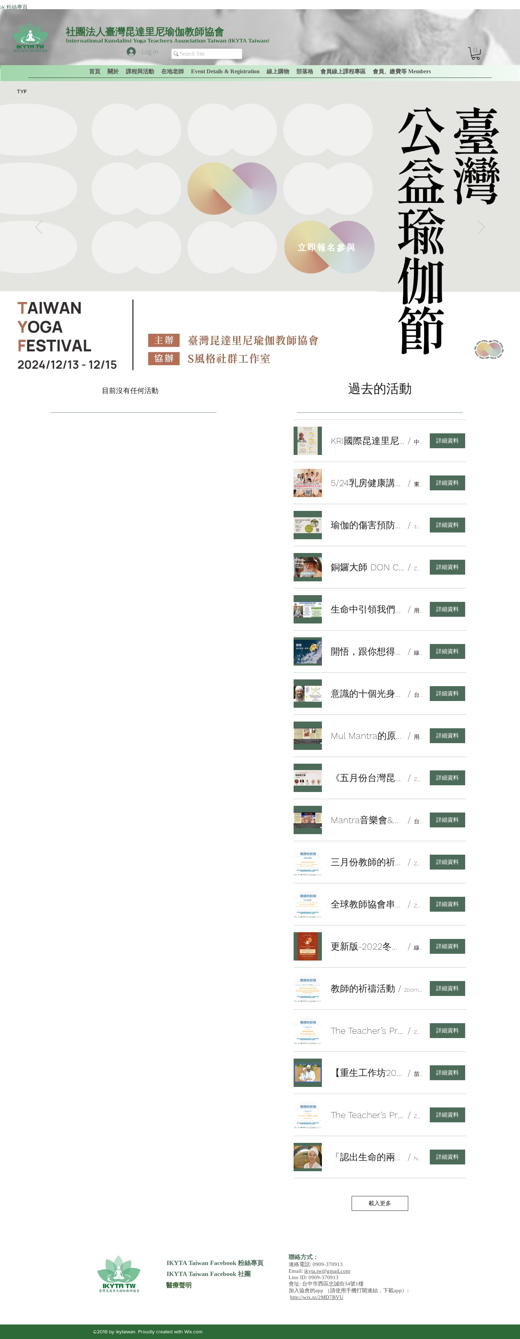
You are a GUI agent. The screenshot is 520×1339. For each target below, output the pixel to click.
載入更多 (380, 1203)
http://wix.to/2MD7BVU (316, 1297)
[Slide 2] (260, 356)
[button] (401, 71)
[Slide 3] (266, 356)
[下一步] (481, 227)
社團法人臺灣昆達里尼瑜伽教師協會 (145, 31)
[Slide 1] (254, 356)
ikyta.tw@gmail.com (327, 1271)
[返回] (38, 227)
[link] (475, 53)
